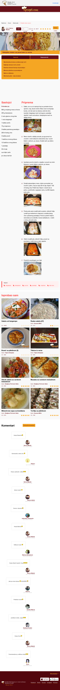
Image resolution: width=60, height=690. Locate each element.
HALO (11, 685)
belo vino (51, 285)
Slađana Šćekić (27, 628)
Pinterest (55, 682)
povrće (26, 285)
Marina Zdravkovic (27, 555)
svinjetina (43, 285)
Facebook (33, 682)
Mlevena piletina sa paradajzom (13, 70)
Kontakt (12, 683)
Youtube (44, 682)
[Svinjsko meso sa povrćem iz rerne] (39, 125)
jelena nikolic (31, 500)
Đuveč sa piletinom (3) (15, 342)
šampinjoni (17, 285)
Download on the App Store (44, 679)
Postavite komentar (29, 425)
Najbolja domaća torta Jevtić (12, 64)
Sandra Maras (31, 609)
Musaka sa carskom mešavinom (45, 372)
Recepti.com (30, 9)
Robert (33, 463)
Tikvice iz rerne (45, 342)
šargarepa (8, 285)
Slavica (28, 591)
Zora (27, 664)
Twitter (38, 682)
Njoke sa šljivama (8, 73)
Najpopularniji (44, 57)
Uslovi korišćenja (21, 682)
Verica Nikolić (9, 29)
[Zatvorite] (1, 3)
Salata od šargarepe (15, 312)
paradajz (34, 285)
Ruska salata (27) (45, 312)
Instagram (49, 682)
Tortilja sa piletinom (45, 402)
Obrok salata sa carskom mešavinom (15, 372)
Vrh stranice (53, 673)
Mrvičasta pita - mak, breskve (12, 76)
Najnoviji (15, 57)
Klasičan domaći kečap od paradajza (14, 67)
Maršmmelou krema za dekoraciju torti (15, 62)
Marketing (7, 683)
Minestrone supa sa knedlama (15, 402)
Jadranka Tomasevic (28, 518)
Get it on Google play (54, 679)
